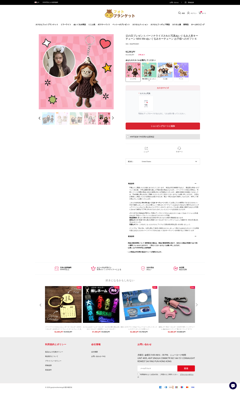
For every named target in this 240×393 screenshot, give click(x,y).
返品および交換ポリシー (54, 352)
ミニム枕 (91, 24)
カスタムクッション (140, 24)
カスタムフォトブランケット (47, 24)
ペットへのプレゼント (121, 24)
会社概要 (94, 352)
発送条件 (48, 370)
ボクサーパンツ (104, 24)
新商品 (186, 24)
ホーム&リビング (198, 24)
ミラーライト (66, 24)
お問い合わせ (174, 2)
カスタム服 (176, 24)
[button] (45, 72)
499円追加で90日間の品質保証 (142, 136)
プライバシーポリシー (53, 361)
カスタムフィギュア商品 (160, 24)
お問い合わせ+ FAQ (98, 356)
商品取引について (51, 356)
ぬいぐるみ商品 (80, 24)
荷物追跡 (191, 2)
